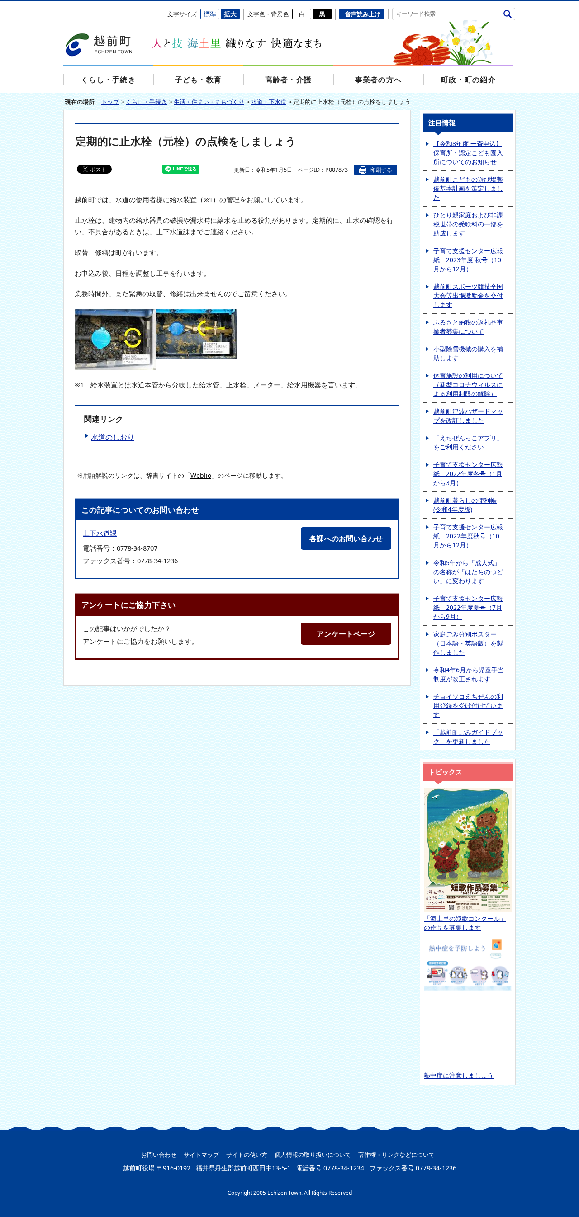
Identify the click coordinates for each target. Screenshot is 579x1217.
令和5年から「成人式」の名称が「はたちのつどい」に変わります (468, 571)
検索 (507, 14)
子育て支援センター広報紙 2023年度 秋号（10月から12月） (468, 259)
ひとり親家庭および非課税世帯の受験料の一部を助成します (468, 224)
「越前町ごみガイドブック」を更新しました (468, 736)
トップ (110, 102)
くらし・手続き (146, 102)
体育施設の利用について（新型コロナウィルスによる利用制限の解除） (468, 384)
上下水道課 (100, 533)
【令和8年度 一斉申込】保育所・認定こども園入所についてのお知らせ (468, 152)
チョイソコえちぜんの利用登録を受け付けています (468, 705)
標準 (210, 13)
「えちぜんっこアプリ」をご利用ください (468, 442)
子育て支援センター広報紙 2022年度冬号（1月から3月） (468, 473)
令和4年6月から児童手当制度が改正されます (468, 674)
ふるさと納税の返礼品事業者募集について (468, 326)
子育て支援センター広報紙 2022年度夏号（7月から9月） (468, 607)
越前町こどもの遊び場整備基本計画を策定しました (468, 188)
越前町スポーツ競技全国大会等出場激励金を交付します (468, 295)
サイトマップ (201, 1155)
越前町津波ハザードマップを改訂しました (468, 416)
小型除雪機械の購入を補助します (468, 353)
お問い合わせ (158, 1155)
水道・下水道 (268, 102)
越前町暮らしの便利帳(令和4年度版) (465, 505)
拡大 (230, 13)
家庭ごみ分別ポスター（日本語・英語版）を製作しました (468, 643)
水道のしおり (112, 437)
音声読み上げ (362, 14)
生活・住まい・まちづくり (209, 102)
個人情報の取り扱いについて (313, 1155)
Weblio (200, 475)
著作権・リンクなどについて (396, 1155)
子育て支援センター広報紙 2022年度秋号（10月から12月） (468, 536)
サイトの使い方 (246, 1155)
